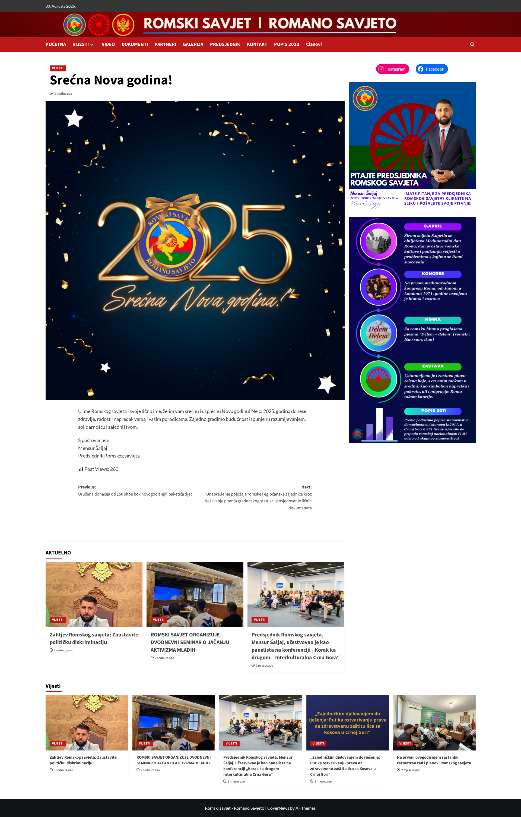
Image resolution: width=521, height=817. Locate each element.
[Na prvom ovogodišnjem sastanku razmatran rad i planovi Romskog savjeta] (434, 722)
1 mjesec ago (264, 665)
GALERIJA (193, 44)
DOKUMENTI (135, 44)
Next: (258, 497)
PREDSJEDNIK (225, 44)
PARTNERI (165, 44)
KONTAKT (257, 44)
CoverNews (278, 807)
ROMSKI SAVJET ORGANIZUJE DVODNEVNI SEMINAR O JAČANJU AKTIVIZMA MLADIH (190, 642)
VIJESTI (81, 44)
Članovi (314, 44)
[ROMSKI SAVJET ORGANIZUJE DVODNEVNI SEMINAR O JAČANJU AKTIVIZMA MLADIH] (195, 594)
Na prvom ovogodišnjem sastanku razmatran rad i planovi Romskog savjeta (434, 760)
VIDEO (108, 44)
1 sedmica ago (63, 650)
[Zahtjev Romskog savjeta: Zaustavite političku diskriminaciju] (94, 594)
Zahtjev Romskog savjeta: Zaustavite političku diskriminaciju (94, 638)
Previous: (135, 490)
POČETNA (56, 44)
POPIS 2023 (286, 44)
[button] (472, 44)
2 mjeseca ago (410, 770)
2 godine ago (63, 94)
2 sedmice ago (164, 658)
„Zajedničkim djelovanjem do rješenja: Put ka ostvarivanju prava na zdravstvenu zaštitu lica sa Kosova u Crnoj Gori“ (345, 766)
